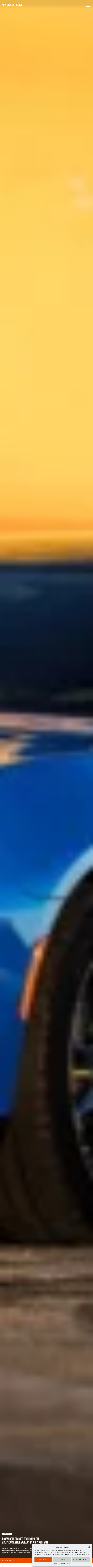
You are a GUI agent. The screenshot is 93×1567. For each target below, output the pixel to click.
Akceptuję (43, 1559)
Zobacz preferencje (80, 1559)
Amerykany (6, 1534)
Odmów (62, 1559)
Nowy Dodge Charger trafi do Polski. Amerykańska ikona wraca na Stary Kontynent (26, 1540)
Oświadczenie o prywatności (62, 1563)
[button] (88, 1547)
